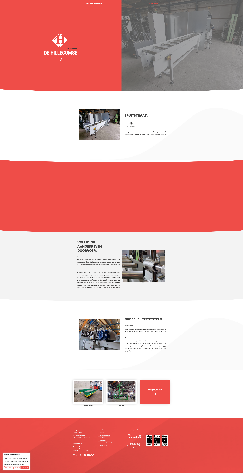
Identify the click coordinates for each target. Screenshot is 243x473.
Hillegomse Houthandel (134, 131)
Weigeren (17, 467)
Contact (145, 3)
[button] (124, 266)
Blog (141, 3)
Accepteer (25, 467)
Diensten (130, 3)
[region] (16, 461)
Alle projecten (155, 389)
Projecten (136, 3)
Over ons (125, 3)
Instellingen (8, 467)
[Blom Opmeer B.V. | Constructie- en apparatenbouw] (93, 3)
